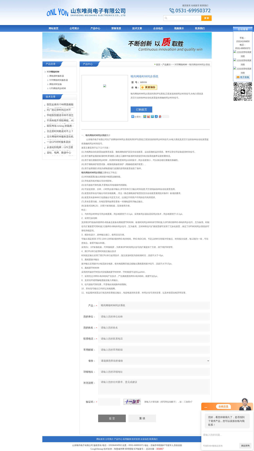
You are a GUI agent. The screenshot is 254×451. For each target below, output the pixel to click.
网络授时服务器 (56, 76)
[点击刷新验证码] (132, 402)
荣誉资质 (116, 28)
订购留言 (141, 109)
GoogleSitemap (97, 449)
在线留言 (195, 5)
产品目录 (50, 64)
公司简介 (74, 28)
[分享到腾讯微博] (152, 116)
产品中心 (95, 28)
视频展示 (179, 28)
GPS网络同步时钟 (57, 88)
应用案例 (127, 439)
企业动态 (158, 28)
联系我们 (204, 5)
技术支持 (136, 439)
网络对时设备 (55, 84)
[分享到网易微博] (160, 116)
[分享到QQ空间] (145, 116)
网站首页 (53, 28)
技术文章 (137, 28)
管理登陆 (129, 449)
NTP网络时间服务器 (58, 80)
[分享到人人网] (156, 116)
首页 (158, 64)
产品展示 (166, 64)
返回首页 (186, 5)
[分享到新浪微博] (148, 116)
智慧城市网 (119, 449)
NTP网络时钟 (181, 64)
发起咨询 (245, 445)
